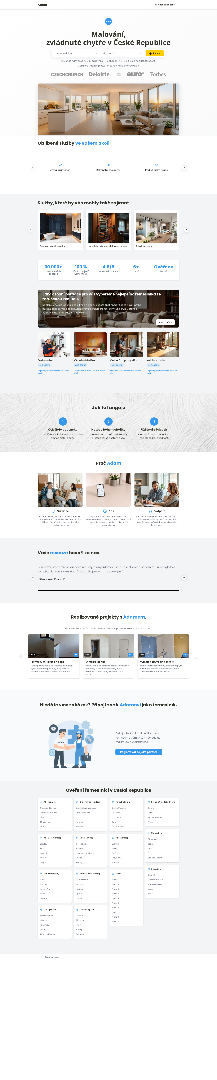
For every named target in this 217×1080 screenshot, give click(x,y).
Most (150, 848)
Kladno (151, 808)
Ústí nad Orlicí (118, 826)
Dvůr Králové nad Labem (87, 808)
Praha (118, 873)
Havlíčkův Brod (47, 915)
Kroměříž (152, 875)
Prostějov (80, 929)
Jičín (78, 817)
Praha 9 (115, 921)
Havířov (79, 884)
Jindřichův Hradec (48, 812)
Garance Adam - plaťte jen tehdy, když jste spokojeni (108, 65)
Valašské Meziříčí (155, 884)
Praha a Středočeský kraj (163, 802)
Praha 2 (115, 889)
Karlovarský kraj (51, 873)
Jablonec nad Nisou (85, 853)
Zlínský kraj (156, 869)
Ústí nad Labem (155, 858)
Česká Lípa (81, 844)
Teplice (151, 853)
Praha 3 (115, 893)
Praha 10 (115, 884)
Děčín (150, 844)
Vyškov (43, 858)
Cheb (42, 879)
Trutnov (79, 826)
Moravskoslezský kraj (90, 873)
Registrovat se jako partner (138, 752)
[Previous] (21, 656)
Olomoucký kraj (87, 909)
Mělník (150, 812)
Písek (42, 817)
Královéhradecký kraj (90, 802)
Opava (79, 893)
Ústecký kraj (157, 833)
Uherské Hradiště (155, 879)
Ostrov (43, 893)
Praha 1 (115, 879)
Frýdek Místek (82, 879)
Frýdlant (79, 848)
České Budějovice (48, 808)
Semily (79, 862)
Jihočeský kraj (50, 802)
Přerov (78, 925)
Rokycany (116, 858)
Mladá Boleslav (155, 817)
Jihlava (43, 920)
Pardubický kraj (122, 802)
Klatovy (115, 848)
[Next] (196, 656)
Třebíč (43, 929)
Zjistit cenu (154, 53)
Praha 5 (115, 903)
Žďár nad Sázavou (48, 934)
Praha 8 (115, 917)
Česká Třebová (119, 808)
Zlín (149, 893)
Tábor (42, 826)
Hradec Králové (83, 812)
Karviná (79, 889)
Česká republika (51, 957)
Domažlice (116, 844)
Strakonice (45, 822)
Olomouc (80, 920)
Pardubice (116, 817)
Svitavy (115, 822)
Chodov (44, 884)
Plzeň (114, 853)
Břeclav (43, 844)
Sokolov (43, 898)
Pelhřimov (44, 925)
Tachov (115, 862)
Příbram (151, 822)
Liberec (79, 858)
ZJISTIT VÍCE (165, 322)
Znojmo (43, 862)
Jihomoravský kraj (52, 838)
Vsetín (150, 889)
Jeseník (79, 915)
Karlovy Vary (45, 889)
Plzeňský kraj (121, 838)
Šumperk (80, 934)
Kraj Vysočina (50, 909)
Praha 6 (115, 907)
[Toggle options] (141, 53)
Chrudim (116, 812)
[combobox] (166, 4)
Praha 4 (115, 898)
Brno (42, 848)
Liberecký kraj (86, 838)
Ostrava (79, 898)
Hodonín (44, 853)
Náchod (79, 822)
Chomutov (153, 839)
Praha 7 (115, 912)
